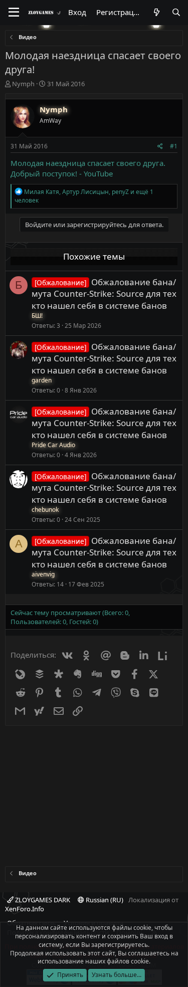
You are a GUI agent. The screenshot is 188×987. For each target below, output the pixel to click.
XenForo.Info (24, 908)
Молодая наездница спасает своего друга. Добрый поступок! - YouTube (88, 168)
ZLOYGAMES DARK (42, 899)
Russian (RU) (103, 899)
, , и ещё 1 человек (84, 196)
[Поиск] (176, 12)
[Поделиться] (160, 146)
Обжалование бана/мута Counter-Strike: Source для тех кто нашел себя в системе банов (104, 294)
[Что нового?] (156, 12)
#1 (173, 146)
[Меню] (14, 12)
